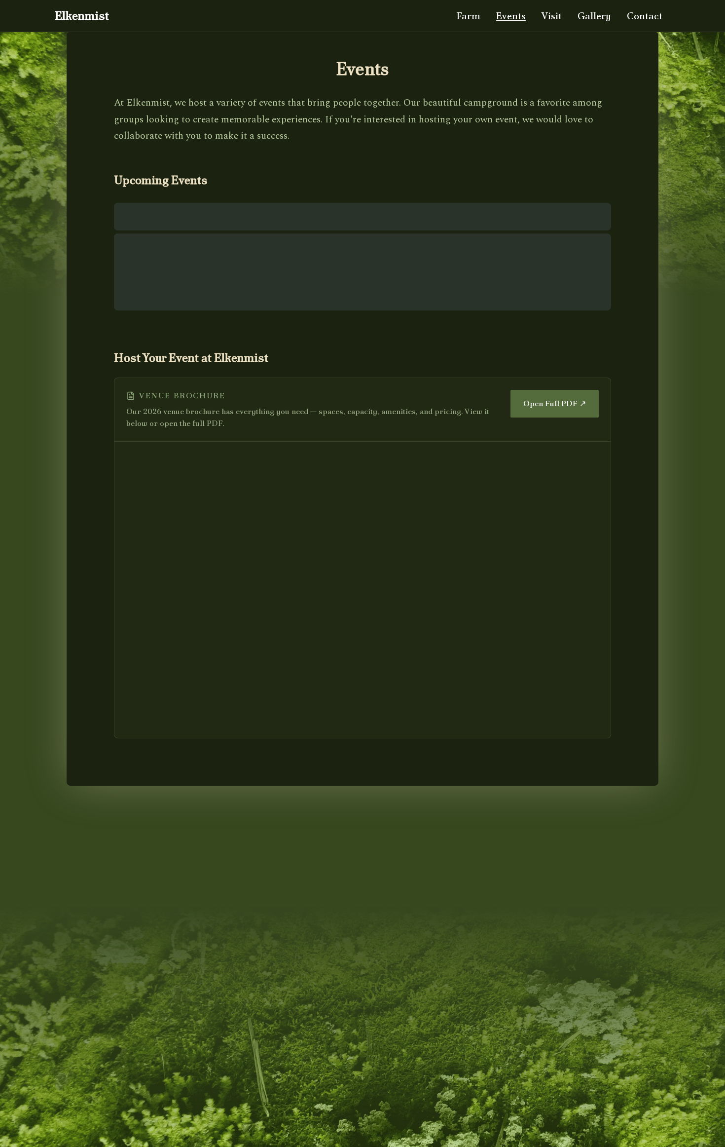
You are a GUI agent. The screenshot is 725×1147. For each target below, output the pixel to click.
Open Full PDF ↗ (554, 403)
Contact (644, 15)
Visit (552, 15)
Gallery (594, 15)
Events (511, 15)
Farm (468, 15)
